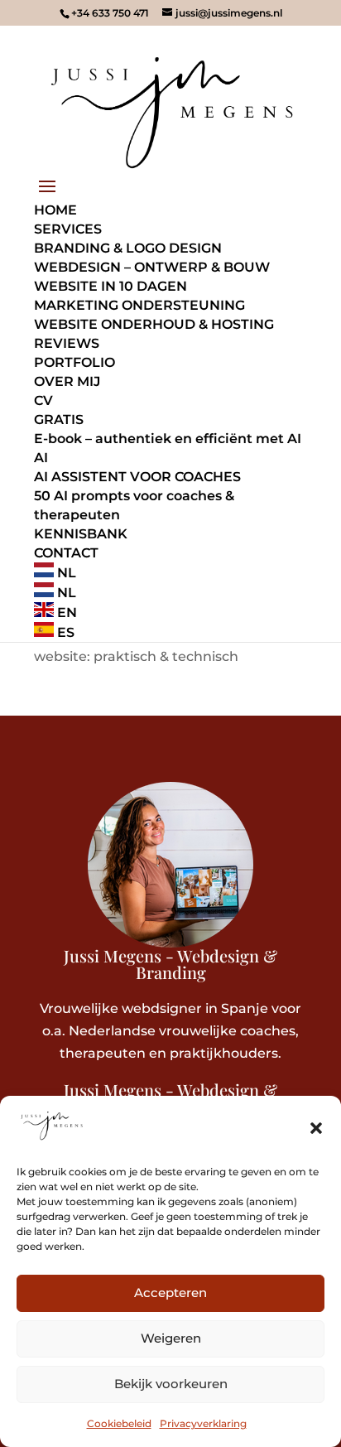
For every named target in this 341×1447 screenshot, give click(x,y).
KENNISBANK (80, 534)
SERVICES (68, 229)
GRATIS (59, 419)
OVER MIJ (67, 381)
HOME (55, 210)
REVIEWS (66, 343)
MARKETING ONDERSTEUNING (139, 305)
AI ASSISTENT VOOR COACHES (137, 477)
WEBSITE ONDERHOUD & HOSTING (154, 324)
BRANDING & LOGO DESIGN (128, 248)
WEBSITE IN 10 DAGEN (110, 286)
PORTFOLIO (74, 362)
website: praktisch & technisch (136, 656)
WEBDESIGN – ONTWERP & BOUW (152, 267)
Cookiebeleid (119, 1423)
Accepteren (170, 1292)
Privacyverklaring (203, 1423)
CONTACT (66, 553)
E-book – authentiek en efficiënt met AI (167, 438)
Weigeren (171, 1338)
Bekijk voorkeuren (171, 1384)
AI (41, 457)
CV (43, 400)
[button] (316, 1128)
